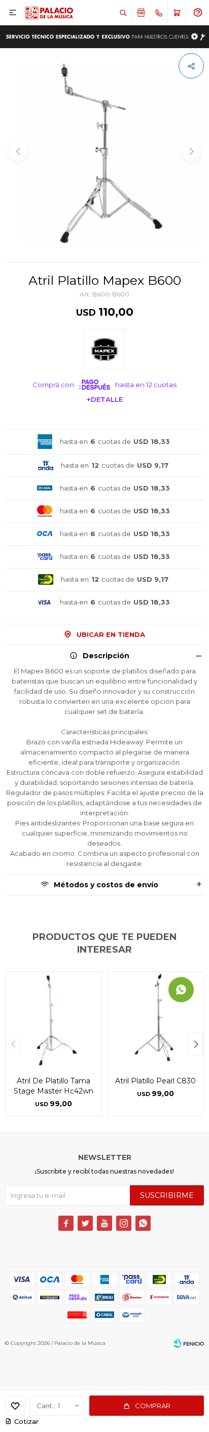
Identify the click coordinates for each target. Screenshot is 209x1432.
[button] (123, 12)
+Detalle (105, 399)
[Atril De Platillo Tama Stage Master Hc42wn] (53, 1019)
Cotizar (26, 1421)
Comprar (152, 1406)
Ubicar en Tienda (111, 634)
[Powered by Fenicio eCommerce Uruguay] (188, 1343)
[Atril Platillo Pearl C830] (155, 1019)
